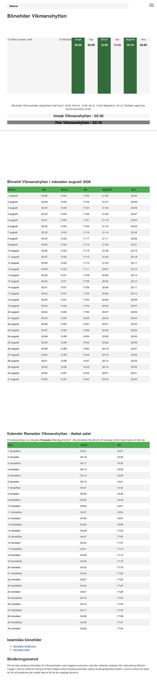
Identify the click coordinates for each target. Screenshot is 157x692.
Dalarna (14, 6)
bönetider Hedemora (24, 646)
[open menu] (151, 5)
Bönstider (25, 681)
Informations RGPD (17, 687)
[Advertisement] (39, 67)
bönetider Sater (21, 649)
